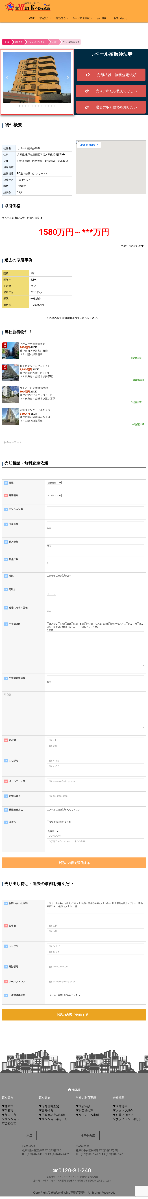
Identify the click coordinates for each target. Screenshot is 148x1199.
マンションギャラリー (37, 42)
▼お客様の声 (84, 1110)
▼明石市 (7, 1110)
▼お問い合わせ (123, 1115)
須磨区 (54, 42)
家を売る (61, 18)
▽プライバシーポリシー (129, 1119)
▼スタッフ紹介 (123, 1110)
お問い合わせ (121, 18)
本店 (29, 1135)
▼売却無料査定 (49, 1106)
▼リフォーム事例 (87, 1115)
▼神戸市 (7, 1106)
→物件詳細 (136, 357)
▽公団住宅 (9, 1123)
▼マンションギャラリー (55, 1119)
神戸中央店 (87, 1135)
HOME (31, 18)
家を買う (44, 18)
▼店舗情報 (120, 1106)
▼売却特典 (46, 1110)
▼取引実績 (83, 1106)
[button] (7, 77)
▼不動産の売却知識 (52, 1115)
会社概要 (101, 18)
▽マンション (10, 1119)
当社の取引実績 (81, 18)
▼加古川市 (9, 1115)
